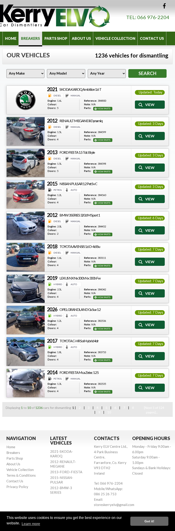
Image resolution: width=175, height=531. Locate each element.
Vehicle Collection (115, 38)
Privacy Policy (17, 487)
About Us (81, 38)
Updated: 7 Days (150, 249)
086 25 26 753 (105, 494)
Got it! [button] (149, 521)
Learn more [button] (31, 524)
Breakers (30, 38)
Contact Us (152, 38)
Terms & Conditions (21, 475)
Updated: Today (150, 92)
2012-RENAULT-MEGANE (63, 464)
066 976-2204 (153, 17)
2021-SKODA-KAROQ (61, 453)
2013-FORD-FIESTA (66, 472)
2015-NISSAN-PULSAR (61, 480)
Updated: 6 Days (150, 218)
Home (10, 38)
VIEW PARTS (103, 108)
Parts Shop (55, 38)
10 (109, 412)
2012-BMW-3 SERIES (61, 490)
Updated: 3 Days (150, 123)
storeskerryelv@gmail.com (114, 505)
